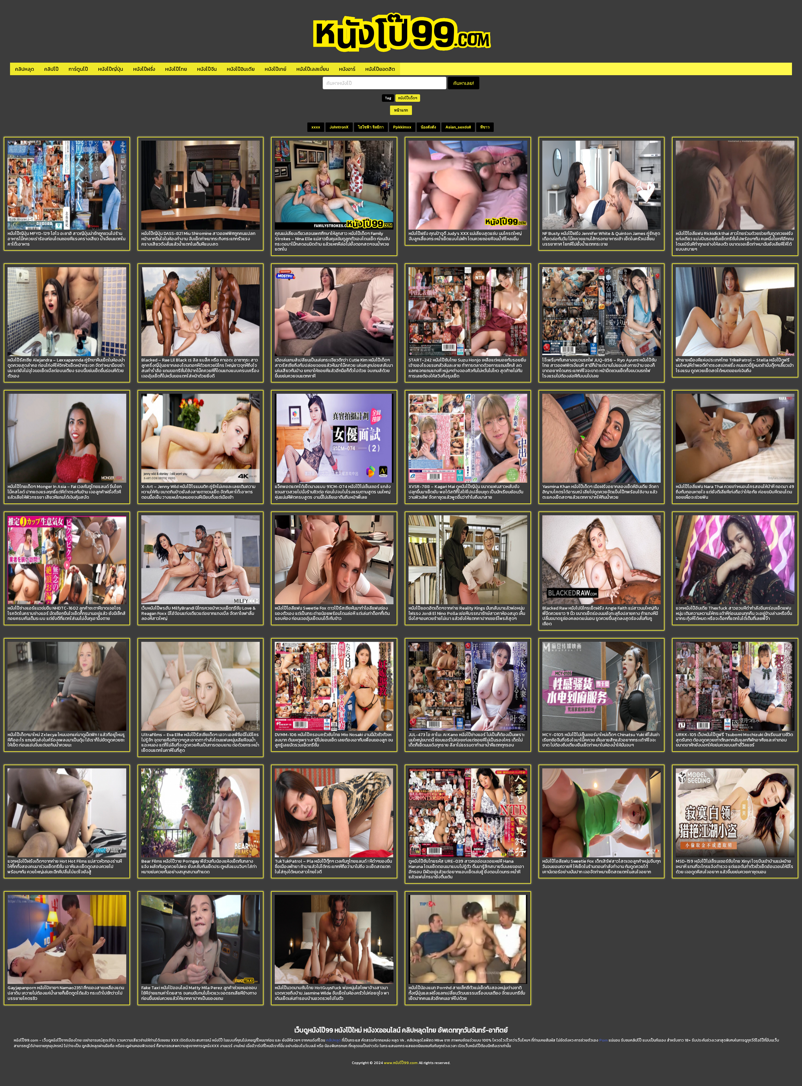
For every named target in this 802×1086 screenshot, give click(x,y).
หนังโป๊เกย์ (275, 69)
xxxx (315, 127)
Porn (603, 1040)
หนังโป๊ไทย (176, 69)
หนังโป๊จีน (207, 69)
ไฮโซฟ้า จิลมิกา (371, 127)
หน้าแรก (401, 110)
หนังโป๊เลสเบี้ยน (312, 69)
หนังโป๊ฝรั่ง (144, 69)
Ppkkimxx (402, 127)
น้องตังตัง (428, 127)
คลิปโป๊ (51, 69)
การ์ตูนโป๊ (78, 69)
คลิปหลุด (24, 69)
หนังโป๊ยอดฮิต (380, 69)
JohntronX (339, 127)
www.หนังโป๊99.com (401, 1063)
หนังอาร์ (347, 69)
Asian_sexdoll (458, 127)
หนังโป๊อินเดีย (241, 69)
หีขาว (485, 127)
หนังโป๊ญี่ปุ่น (110, 69)
